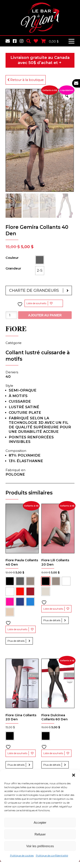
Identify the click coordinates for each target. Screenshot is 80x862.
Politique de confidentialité (52, 855)
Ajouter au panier (45, 315)
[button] (73, 775)
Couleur (12, 258)
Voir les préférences (40, 846)
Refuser (40, 834)
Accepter (40, 822)
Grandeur (13, 268)
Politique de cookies (22, 855)
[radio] (39, 260)
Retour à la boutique (26, 80)
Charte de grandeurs (34, 290)
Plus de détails (16, 640)
